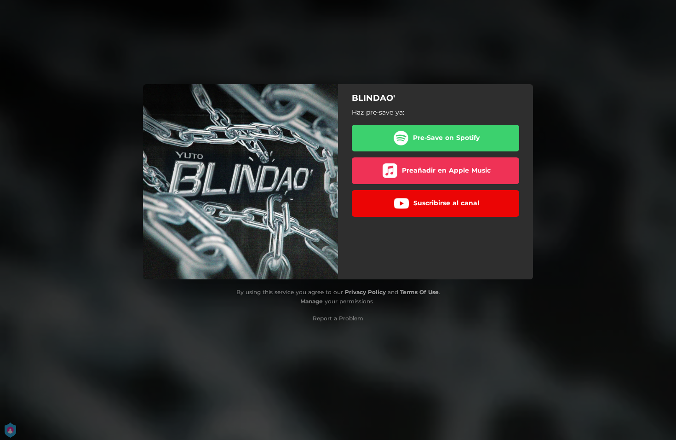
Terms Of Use (419, 292)
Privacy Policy (365, 292)
